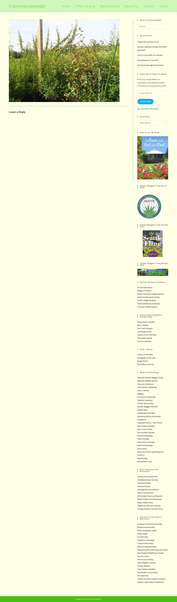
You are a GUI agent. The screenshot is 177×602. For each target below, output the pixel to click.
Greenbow (141, 419)
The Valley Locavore (145, 364)
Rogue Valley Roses (145, 502)
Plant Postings (143, 439)
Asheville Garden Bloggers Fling (150, 377)
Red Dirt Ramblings (145, 445)
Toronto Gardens (144, 341)
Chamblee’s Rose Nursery (147, 480)
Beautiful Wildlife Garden (147, 381)
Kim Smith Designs (145, 328)
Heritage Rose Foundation (148, 489)
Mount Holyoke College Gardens (150, 294)
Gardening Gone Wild (146, 413)
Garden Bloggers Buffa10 (147, 406)
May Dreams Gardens (146, 426)
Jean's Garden (143, 325)
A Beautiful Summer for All (148, 42)
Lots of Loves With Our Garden (150, 55)
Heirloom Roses (143, 486)
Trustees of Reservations (147, 307)
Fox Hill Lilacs (142, 537)
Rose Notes (142, 448)
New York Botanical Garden (148, 297)
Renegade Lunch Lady (146, 358)
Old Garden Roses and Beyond (149, 496)
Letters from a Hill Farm (147, 335)
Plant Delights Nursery (146, 562)
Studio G (140, 455)
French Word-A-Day (145, 403)
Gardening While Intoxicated (149, 416)
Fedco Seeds (142, 533)
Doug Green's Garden (146, 322)
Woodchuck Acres (144, 461)
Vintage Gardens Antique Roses (150, 509)
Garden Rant (142, 410)
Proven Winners (143, 566)
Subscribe (145, 101)
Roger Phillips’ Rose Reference (149, 499)
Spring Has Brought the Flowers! (150, 65)
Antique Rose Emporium (147, 476)
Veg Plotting (142, 458)
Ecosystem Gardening (146, 397)
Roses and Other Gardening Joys (150, 452)
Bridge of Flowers (144, 290)
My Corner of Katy (144, 429)
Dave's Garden (143, 390)
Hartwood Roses (144, 483)
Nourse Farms (143, 556)
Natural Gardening (145, 435)
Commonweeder (27, 6)
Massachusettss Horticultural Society (152, 550)
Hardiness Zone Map (145, 540)
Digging (140, 394)
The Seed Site (142, 575)
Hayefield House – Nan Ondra (149, 422)
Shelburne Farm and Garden (149, 505)
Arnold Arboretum (144, 287)
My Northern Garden (146, 432)
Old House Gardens (145, 559)
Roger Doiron (142, 361)
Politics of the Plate (145, 354)
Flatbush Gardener (145, 400)
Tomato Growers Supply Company (151, 579)
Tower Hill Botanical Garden (148, 303)
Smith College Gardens (146, 300)
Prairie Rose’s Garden (146, 442)
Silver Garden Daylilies (146, 569)
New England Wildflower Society (150, 553)
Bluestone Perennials (146, 527)
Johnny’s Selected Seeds (147, 546)
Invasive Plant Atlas (145, 543)
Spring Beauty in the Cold (147, 60)
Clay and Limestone (145, 384)
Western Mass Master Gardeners (150, 582)
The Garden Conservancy (147, 572)
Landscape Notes (144, 331)
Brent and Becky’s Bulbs (147, 530)
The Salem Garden (144, 338)
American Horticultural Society (149, 524)
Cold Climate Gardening (147, 387)
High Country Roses (145, 492)
